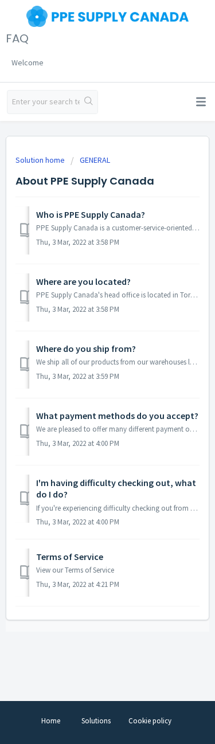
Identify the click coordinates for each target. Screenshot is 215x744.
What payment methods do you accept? (117, 415)
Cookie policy (149, 721)
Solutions (96, 721)
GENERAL (95, 160)
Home (50, 721)
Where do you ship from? (86, 348)
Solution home (41, 160)
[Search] (88, 102)
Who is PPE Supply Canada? (90, 214)
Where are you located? (83, 281)
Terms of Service (69, 556)
